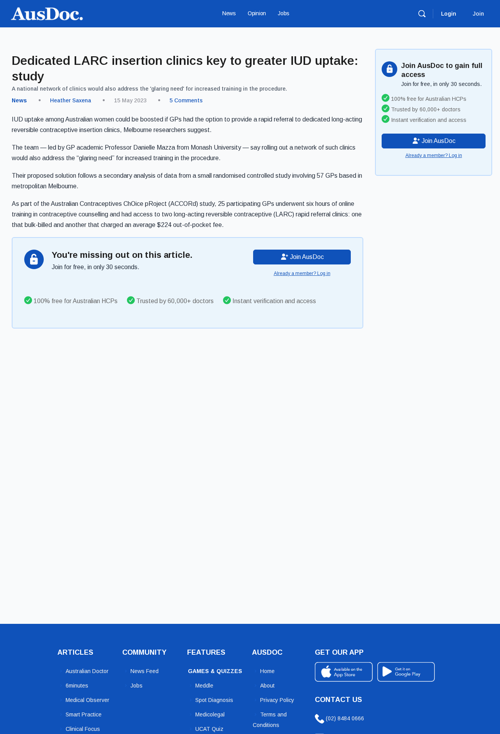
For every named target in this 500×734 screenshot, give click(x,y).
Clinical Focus (83, 729)
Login (448, 14)
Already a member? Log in (302, 273)
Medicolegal (210, 714)
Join (478, 14)
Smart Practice (84, 714)
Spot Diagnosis (214, 700)
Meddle (204, 685)
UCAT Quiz (209, 729)
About (267, 685)
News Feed (144, 671)
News (19, 100)
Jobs (136, 685)
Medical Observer (87, 700)
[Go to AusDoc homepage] (47, 12)
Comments (186, 100)
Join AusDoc (306, 257)
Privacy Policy (277, 700)
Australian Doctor (87, 671)
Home (267, 671)
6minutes (77, 685)
